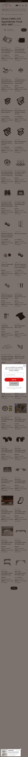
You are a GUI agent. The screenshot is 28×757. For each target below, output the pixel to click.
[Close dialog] (24, 366)
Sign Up (14, 379)
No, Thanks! (14, 383)
